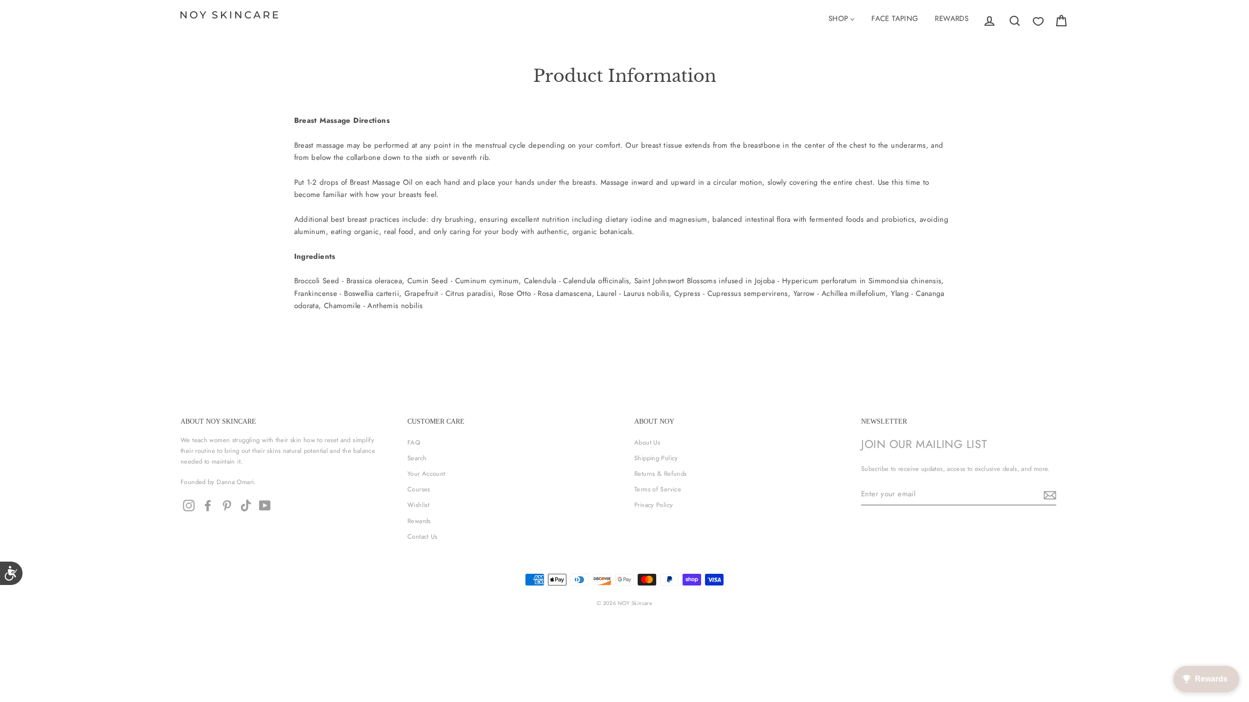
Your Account (426, 473)
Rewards (419, 521)
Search (416, 458)
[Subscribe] (1048, 495)
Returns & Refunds (660, 473)
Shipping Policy (656, 458)
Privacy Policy (653, 504)
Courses (418, 489)
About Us (647, 442)
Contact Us (422, 536)
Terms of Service (657, 489)
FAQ (413, 442)
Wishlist (418, 504)
